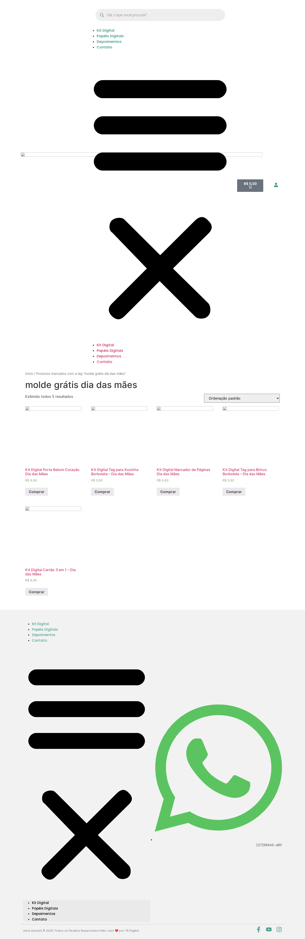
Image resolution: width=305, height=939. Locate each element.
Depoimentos (109, 41)
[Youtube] (269, 929)
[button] (160, 196)
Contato (104, 47)
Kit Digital (105, 30)
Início (29, 374)
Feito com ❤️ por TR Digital (119, 931)
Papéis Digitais (110, 36)
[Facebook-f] (258, 929)
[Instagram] (279, 929)
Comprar (36, 491)
